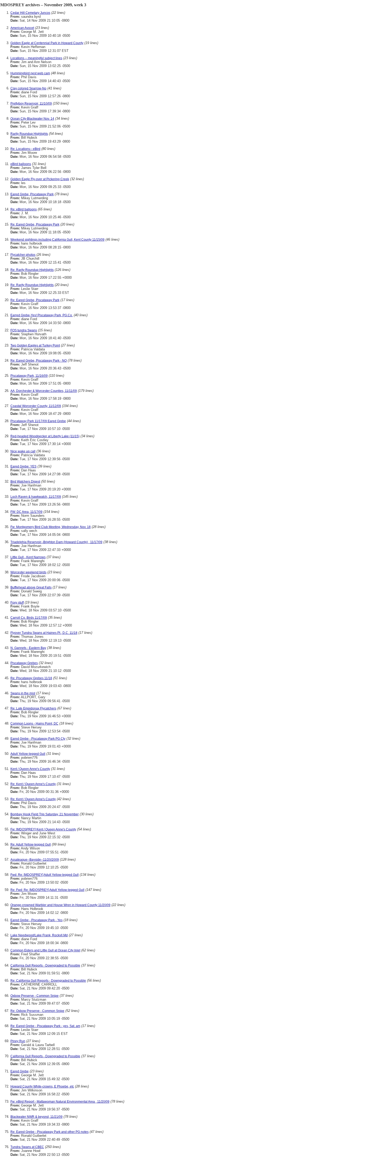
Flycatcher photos (22, 255)
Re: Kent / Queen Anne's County (33, 784)
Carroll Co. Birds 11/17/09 (28, 618)
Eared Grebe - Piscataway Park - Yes (36, 920)
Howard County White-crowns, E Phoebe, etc (42, 1086)
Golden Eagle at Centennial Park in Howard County (46, 43)
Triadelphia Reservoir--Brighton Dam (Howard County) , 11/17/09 (56, 542)
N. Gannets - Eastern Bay (28, 648)
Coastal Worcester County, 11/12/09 (35, 406)
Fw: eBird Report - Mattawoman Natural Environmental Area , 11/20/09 (59, 1101)
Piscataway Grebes (24, 663)
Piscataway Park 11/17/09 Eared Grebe (38, 421)
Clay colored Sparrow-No (28, 88)
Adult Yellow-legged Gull (27, 754)
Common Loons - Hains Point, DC (34, 723)
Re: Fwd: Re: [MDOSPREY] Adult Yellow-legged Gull (47, 890)
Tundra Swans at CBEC (27, 1147)
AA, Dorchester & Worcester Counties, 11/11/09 (43, 391)
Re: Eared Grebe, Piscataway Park (34, 224)
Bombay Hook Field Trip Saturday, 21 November (44, 814)
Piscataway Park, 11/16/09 (29, 376)
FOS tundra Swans (23, 330)
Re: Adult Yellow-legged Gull (30, 844)
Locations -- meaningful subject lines (36, 58)
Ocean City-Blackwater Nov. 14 (32, 118)
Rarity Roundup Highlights (29, 134)
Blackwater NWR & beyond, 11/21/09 (36, 1117)
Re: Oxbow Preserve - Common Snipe (37, 1011)
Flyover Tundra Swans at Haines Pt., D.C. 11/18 (43, 633)
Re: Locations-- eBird (25, 149)
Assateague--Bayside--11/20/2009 (34, 859)
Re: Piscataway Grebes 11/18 (31, 678)
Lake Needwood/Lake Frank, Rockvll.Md (39, 935)
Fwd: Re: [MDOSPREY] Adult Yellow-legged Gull (44, 875)
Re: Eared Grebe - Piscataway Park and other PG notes (49, 1132)
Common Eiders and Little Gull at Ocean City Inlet (45, 950)
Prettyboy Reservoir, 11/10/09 (31, 103)
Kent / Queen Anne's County (30, 769)
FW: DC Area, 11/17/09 (26, 512)
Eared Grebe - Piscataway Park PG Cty (37, 738)
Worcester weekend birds (28, 572)
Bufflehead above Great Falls (31, 587)
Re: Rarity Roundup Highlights (32, 270)
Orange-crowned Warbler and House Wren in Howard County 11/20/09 (60, 905)
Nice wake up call (22, 451)
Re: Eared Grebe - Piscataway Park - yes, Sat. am (45, 1026)
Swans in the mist (22, 693)
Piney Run (17, 1041)
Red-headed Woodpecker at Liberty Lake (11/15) (44, 436)
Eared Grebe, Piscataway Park (32, 194)
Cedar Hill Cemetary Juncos (30, 13)
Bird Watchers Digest (25, 481)
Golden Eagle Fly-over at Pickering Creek (39, 179)
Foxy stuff (17, 602)
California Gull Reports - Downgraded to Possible (45, 965)
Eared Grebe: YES (23, 466)
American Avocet (22, 28)
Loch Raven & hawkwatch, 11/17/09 (35, 497)
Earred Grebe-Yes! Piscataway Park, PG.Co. (41, 315)
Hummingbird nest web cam (30, 73)
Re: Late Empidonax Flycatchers (33, 708)
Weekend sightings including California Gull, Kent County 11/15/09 (57, 239)
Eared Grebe (19, 1071)
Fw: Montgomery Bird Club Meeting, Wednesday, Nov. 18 (50, 527)
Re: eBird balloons (23, 209)
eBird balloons (20, 164)
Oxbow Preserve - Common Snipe (34, 996)
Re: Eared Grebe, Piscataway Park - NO (38, 360)
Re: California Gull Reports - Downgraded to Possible (48, 980)
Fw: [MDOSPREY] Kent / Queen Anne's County (43, 829)
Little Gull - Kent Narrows (28, 557)
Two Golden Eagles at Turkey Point (35, 345)
